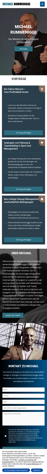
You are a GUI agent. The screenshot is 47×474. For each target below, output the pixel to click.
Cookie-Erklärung (32, 464)
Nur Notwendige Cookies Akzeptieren (16, 470)
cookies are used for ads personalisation (19, 461)
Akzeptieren (37, 470)
